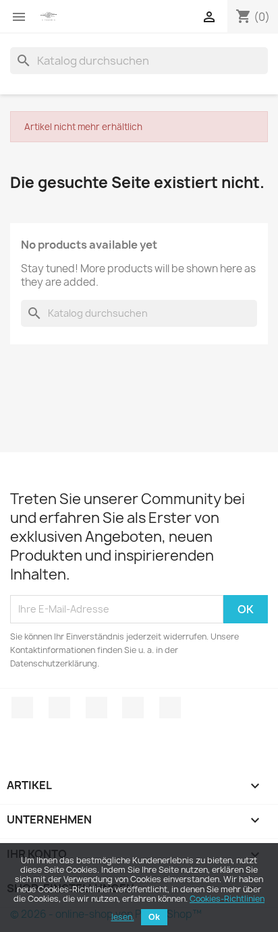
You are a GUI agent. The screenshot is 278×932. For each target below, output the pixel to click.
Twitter (59, 707)
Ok (154, 917)
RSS (96, 707)
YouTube (133, 707)
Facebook (22, 707)
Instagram (170, 707)
